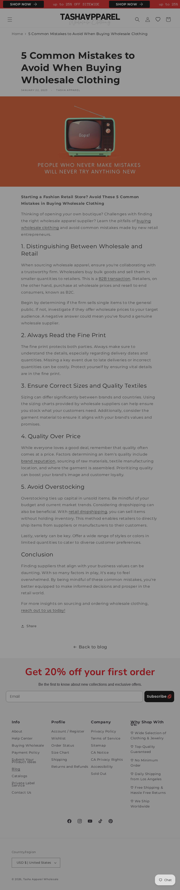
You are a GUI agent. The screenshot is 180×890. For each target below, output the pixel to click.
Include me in (133, 479)
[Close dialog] (170, 402)
